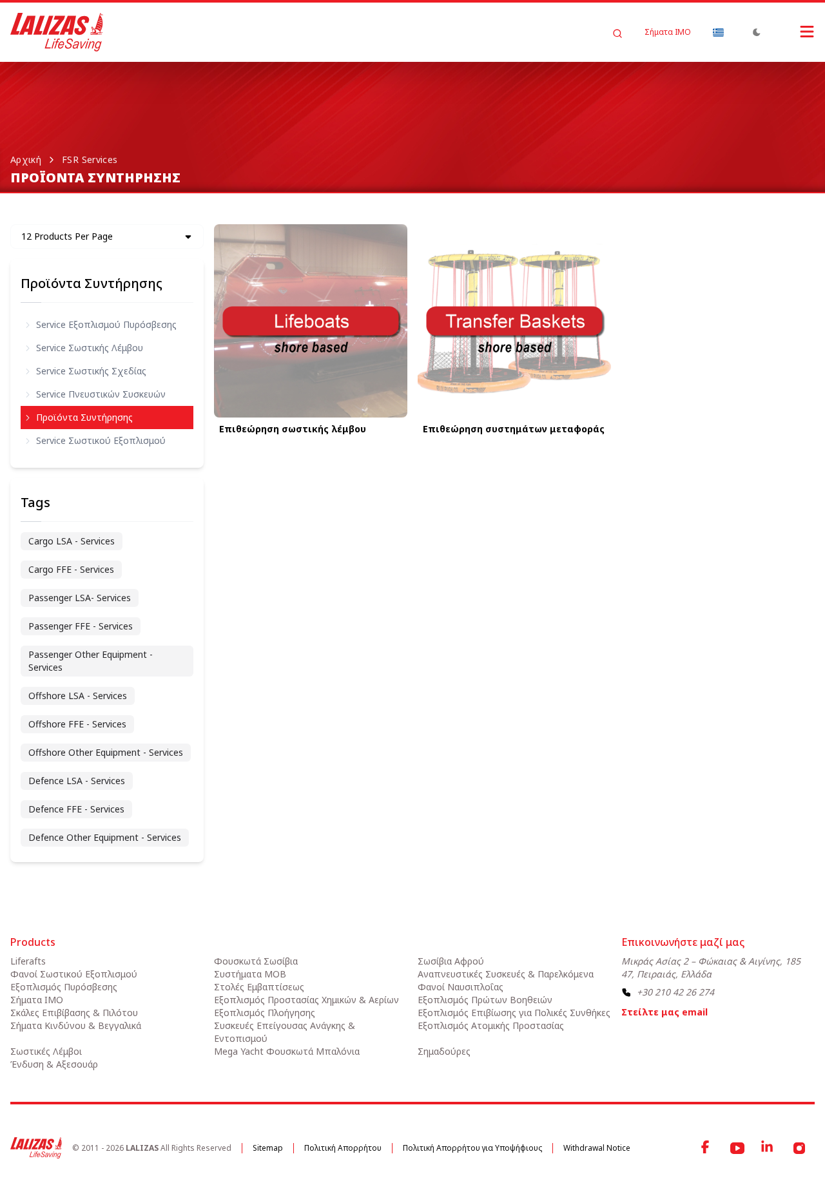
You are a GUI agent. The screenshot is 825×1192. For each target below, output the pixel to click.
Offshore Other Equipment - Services (105, 752)
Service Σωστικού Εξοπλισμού (101, 440)
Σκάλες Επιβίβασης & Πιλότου (74, 1012)
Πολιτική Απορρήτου (343, 1147)
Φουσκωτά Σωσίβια (256, 961)
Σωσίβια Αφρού (451, 961)
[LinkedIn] (768, 1148)
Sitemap (268, 1147)
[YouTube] (737, 1148)
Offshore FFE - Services (77, 724)
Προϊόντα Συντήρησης (91, 283)
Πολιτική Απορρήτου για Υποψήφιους (472, 1147)
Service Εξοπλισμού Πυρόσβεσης (106, 324)
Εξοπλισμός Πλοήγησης (264, 1012)
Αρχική (25, 159)
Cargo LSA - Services (71, 541)
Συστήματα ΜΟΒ (250, 974)
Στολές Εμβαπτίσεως (259, 987)
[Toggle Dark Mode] (756, 32)
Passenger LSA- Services (79, 597)
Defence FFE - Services (76, 809)
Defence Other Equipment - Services (104, 837)
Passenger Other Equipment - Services (90, 660)
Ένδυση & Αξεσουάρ (54, 1064)
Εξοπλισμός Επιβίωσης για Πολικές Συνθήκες (514, 1012)
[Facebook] (706, 1148)
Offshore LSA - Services (77, 695)
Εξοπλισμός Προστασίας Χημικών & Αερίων (306, 1000)
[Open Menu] (794, 31)
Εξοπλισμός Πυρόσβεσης (63, 987)
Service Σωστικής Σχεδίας (91, 371)
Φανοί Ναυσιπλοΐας (460, 987)
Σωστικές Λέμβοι (46, 1051)
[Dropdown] (718, 32)
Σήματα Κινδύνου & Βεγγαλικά (75, 1025)
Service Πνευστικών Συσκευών (101, 394)
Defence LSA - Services (76, 780)
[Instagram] (799, 1148)
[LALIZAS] (56, 32)
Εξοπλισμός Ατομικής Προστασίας (491, 1025)
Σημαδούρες (444, 1051)
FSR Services (89, 159)
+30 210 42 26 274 (675, 992)
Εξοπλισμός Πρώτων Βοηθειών (485, 1000)
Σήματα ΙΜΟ (668, 32)
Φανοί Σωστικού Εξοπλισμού (73, 974)
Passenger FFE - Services (80, 626)
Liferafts (28, 961)
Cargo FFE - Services (71, 569)
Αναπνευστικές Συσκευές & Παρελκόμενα (506, 974)
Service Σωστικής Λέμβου (89, 347)
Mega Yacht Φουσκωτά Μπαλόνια (287, 1051)
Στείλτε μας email (664, 1012)
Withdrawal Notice (596, 1147)
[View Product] (310, 321)
